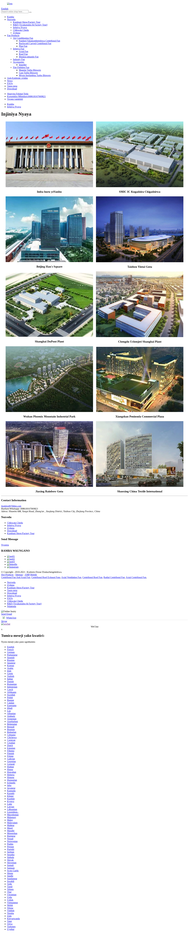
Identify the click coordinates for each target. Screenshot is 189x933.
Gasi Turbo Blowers (28, 72)
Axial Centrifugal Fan (136, 577)
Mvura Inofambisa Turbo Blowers (35, 75)
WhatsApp (11, 617)
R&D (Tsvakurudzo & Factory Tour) (30, 25)
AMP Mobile (31, 574)
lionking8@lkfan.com (11, 506)
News (10, 80)
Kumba (10, 17)
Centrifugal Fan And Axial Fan (15, 577)
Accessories (18, 62)
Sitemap (19, 574)
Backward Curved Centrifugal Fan (35, 43)
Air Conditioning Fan (23, 38)
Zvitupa (16, 33)
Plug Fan (23, 46)
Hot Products (7, 574)
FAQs (10, 83)
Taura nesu (12, 86)
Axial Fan (23, 51)
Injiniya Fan (18, 49)
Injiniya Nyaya (20, 27)
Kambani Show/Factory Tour (26, 22)
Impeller (23, 64)
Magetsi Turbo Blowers (30, 70)
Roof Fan (23, 54)
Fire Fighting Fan (21, 67)
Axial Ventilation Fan (71, 577)
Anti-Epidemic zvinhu (17, 78)
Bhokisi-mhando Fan (29, 56)
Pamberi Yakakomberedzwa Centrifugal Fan (39, 41)
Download (12, 88)
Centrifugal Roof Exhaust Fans (45, 577)
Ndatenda (11, 606)
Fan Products (13, 35)
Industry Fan (19, 59)
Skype (4, 621)
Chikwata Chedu (21, 30)
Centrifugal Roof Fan (92, 577)
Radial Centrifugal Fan (114, 577)
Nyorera (5, 545)
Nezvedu (11, 19)
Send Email (6, 614)
